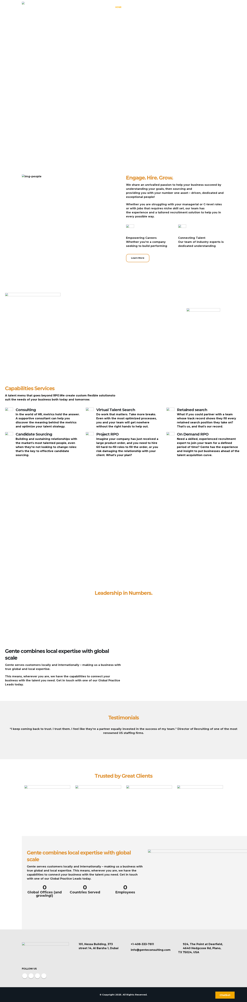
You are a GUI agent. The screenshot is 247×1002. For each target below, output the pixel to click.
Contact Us (216, 7)
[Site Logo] (34, 7)
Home (118, 7)
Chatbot (225, 995)
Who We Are (133, 7)
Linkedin (43, 975)
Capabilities (152, 7)
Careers (199, 7)
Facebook (24, 975)
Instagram (37, 975)
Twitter (31, 975)
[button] (3, 736)
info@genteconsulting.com (151, 949)
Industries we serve (178, 7)
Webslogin (186, 994)
